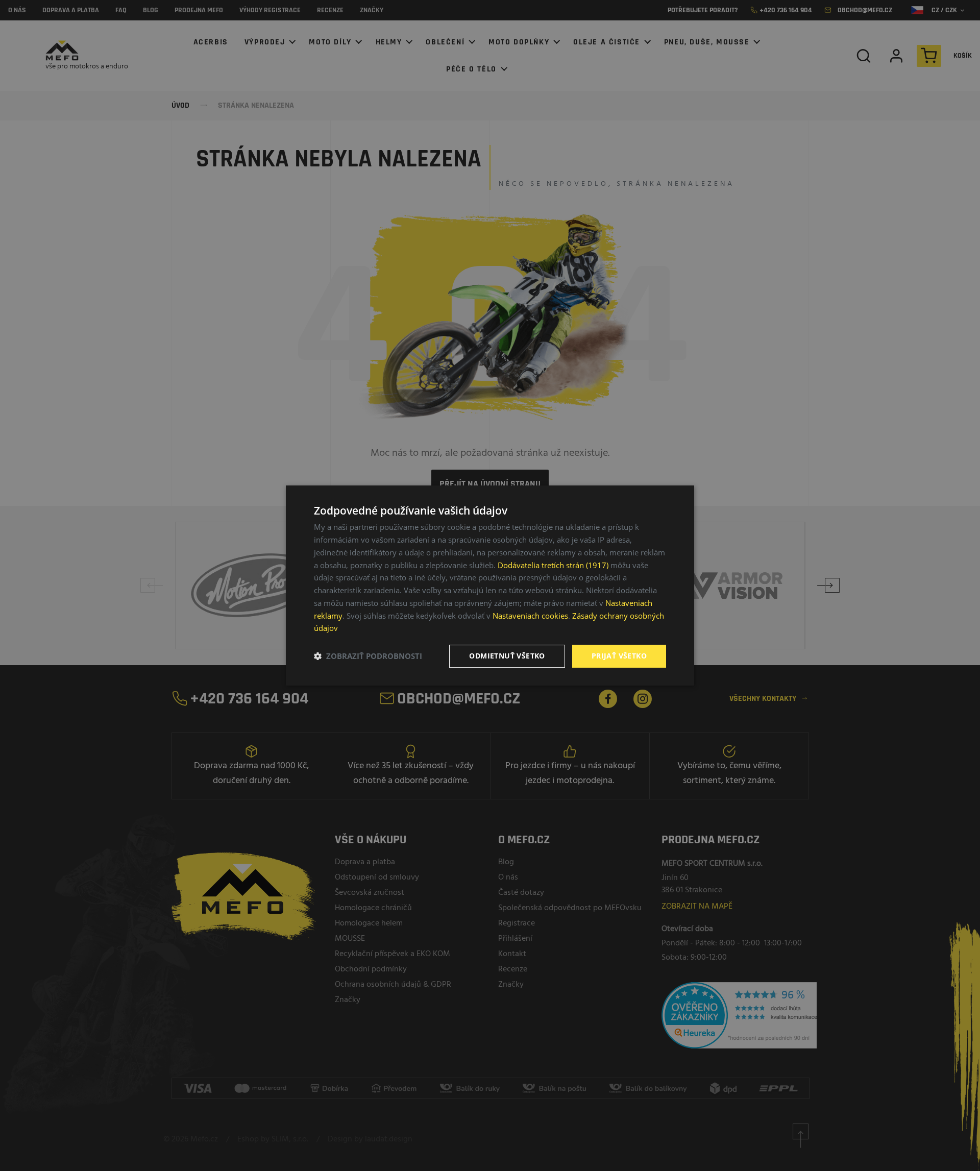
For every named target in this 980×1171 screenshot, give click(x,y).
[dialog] (490, 585)
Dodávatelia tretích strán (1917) (553, 565)
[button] (368, 656)
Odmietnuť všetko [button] (507, 656)
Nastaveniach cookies (530, 616)
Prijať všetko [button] (619, 656)
